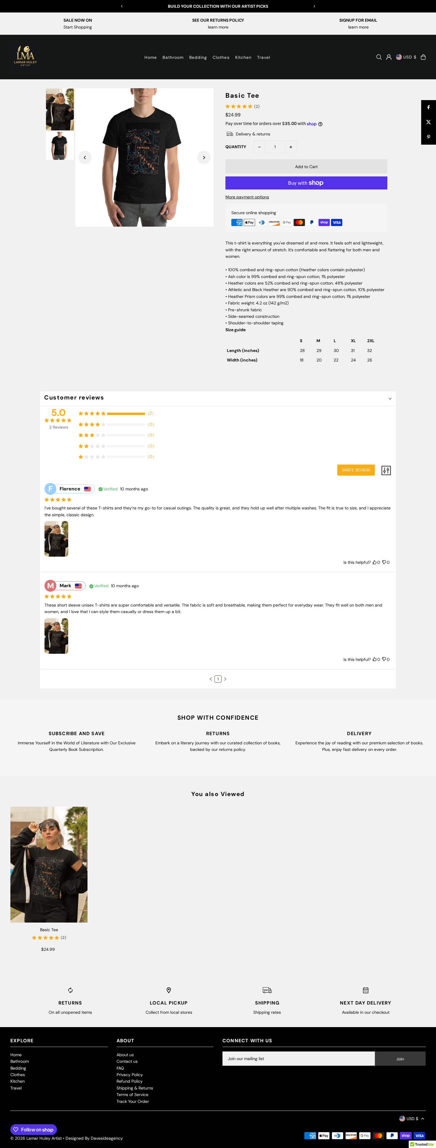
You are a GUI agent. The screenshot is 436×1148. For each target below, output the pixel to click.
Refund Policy (130, 1081)
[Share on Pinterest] (428, 137)
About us (125, 1054)
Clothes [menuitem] (221, 57)
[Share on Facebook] (428, 107)
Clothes (17, 1074)
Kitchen (17, 1081)
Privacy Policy (130, 1074)
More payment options (247, 197)
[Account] (389, 57)
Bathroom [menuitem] (173, 57)
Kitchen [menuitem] (243, 57)
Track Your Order (133, 1101)
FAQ (120, 1068)
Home (16, 1054)
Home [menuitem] (150, 57)
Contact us (127, 1061)
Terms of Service (132, 1094)
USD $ (409, 57)
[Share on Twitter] (428, 122)
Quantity (235, 146)
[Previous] (122, 6)
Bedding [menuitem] (198, 57)
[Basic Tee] (48, 865)
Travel (16, 1088)
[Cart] (423, 57)
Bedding (18, 1068)
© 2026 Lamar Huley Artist (36, 1138)
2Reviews (58, 427)
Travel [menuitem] (263, 57)
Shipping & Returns (135, 1088)
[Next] (314, 6)
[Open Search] (379, 57)
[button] (211, 679)
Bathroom (19, 1061)
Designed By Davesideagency (94, 1138)
